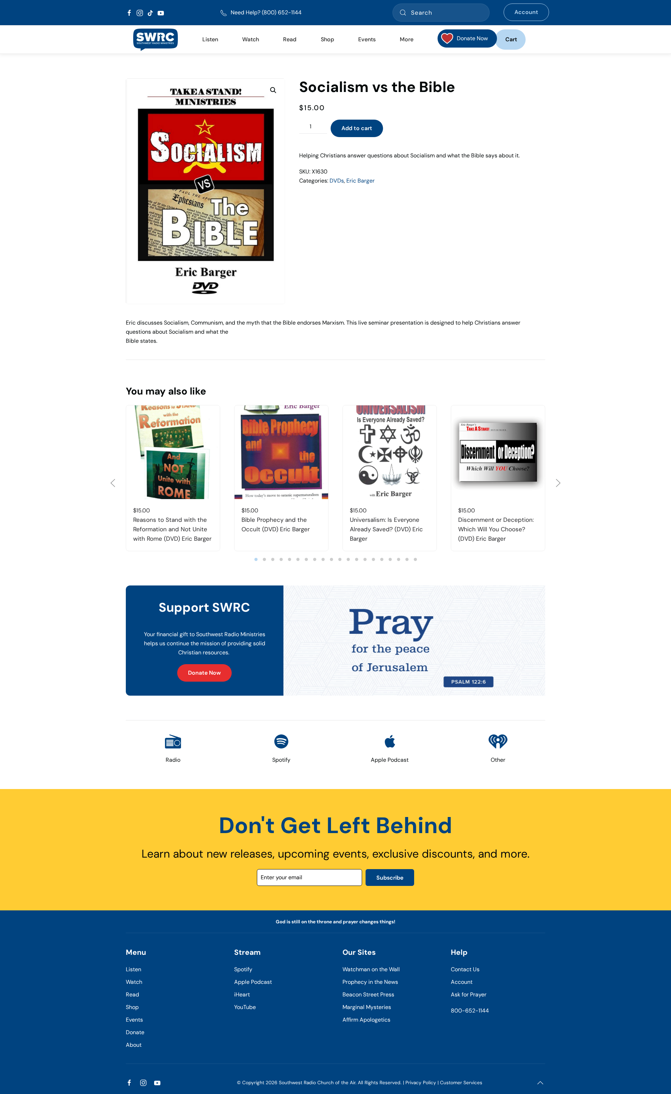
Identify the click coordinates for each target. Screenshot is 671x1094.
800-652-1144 (470, 1010)
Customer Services (461, 1083)
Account (526, 12)
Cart (511, 39)
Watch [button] (250, 39)
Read (132, 994)
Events (134, 1019)
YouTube (245, 1007)
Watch (134, 982)
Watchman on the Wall (371, 969)
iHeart (242, 994)
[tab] (256, 559)
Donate (135, 1032)
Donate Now (204, 672)
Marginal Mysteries (366, 1007)
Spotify (243, 969)
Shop (327, 39)
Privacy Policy (420, 1083)
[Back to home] (155, 40)
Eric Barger (360, 180)
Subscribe (389, 877)
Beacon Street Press (368, 994)
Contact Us (465, 969)
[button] (273, 90)
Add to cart (356, 128)
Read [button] (289, 39)
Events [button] (367, 39)
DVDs (337, 180)
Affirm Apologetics (366, 1019)
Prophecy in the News (370, 982)
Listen (210, 39)
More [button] (406, 39)
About (134, 1045)
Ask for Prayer (468, 994)
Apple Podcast (253, 982)
